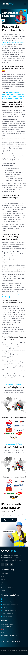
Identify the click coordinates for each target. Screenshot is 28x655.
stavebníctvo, (19, 42)
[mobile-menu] (24, 4)
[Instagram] (6, 564)
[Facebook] (2, 564)
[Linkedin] (11, 564)
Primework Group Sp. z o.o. (14, 650)
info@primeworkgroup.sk (9, 635)
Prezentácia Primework (8, 531)
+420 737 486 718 (6, 627)
